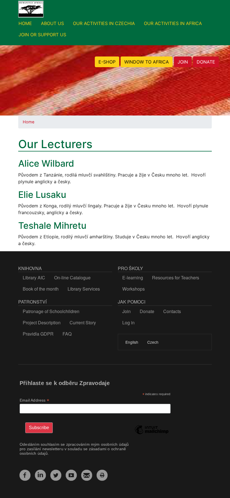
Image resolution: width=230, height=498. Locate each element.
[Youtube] (71, 474)
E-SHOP (107, 62)
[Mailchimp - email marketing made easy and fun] (151, 434)
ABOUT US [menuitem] (52, 23)
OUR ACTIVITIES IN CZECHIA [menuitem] (104, 23)
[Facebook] (25, 474)
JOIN (183, 62)
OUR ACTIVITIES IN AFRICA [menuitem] (173, 23)
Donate (147, 311)
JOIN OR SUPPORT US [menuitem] (42, 34)
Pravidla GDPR (38, 334)
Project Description (42, 322)
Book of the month (41, 289)
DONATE (206, 62)
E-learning (132, 277)
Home (28, 121)
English (131, 342)
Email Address (34, 400)
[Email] (86, 474)
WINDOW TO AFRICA (146, 62)
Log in (128, 322)
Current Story (83, 322)
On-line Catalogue (72, 277)
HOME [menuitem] (25, 23)
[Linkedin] (40, 474)
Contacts (172, 311)
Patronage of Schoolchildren (51, 311)
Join (126, 311)
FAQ (67, 334)
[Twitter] (55, 474)
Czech (152, 342)
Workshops (133, 289)
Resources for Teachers (175, 277)
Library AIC (34, 277)
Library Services (84, 289)
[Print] (102, 474)
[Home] (30, 9)
